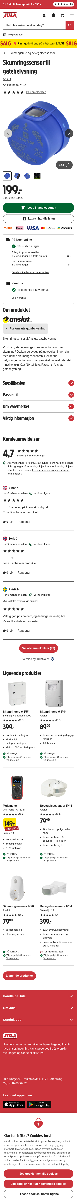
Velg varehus (15, 34)
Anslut (7, 79)
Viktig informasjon (18, 418)
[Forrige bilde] (8, 133)
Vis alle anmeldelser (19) (38, 648)
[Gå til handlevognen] (62, 15)
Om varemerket (16, 406)
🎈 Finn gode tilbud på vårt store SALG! (38, 43)
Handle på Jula (14, 996)
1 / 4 (61, 164)
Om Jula (9, 1008)
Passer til (10, 395)
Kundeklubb (12, 1020)
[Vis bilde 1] (7, 176)
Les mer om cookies (30, 1164)
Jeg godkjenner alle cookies (39, 1173)
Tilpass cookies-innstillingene (38, 1193)
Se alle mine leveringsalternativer (30, 272)
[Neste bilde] (69, 133)
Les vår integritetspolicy (56, 1164)
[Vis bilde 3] (27, 176)
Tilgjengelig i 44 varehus (56, 758)
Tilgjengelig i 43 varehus (18, 758)
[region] (38, 1157)
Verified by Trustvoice (36, 659)
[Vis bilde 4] (37, 176)
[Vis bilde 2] (17, 176)
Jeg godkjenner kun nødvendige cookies (38, 1183)
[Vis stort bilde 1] (38, 133)
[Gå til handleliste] (53, 15)
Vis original (32, 600)
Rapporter (24, 521)
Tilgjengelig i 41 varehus (18, 859)
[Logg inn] (44, 15)
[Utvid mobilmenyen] (72, 15)
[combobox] (38, 25)
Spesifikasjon (14, 383)
